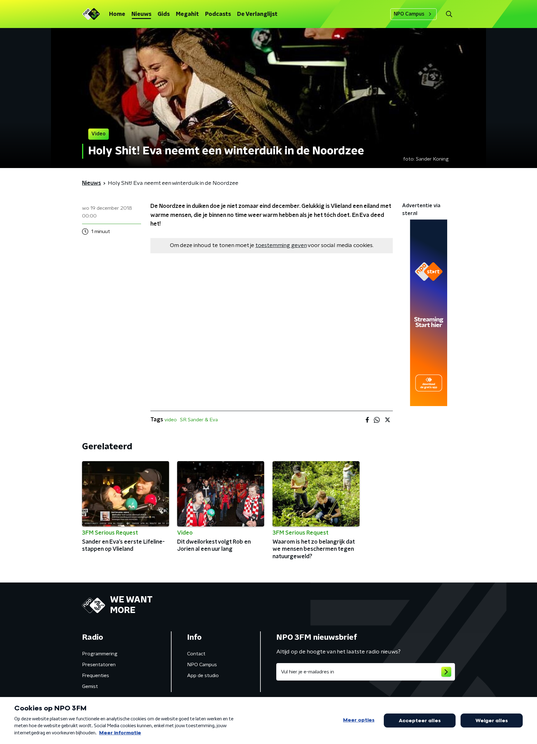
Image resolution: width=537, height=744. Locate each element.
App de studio (203, 675)
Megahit (187, 14)
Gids (164, 14)
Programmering (99, 653)
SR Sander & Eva (199, 419)
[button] (449, 14)
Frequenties (95, 675)
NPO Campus (409, 14)
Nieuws (141, 14)
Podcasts (218, 14)
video (170, 419)
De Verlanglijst (257, 14)
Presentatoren (99, 664)
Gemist (90, 686)
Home (117, 14)
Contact (196, 653)
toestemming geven (281, 245)
